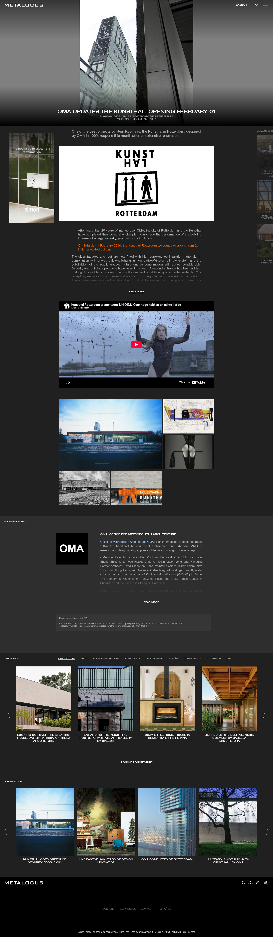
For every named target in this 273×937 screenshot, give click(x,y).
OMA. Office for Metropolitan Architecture (138, 534)
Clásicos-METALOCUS (106, 658)
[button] (9, 714)
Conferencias (154, 658)
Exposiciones (192, 658)
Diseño (173, 658)
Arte (84, 658)
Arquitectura (66, 658)
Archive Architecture (136, 762)
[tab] (66, 658)
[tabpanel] (136, 715)
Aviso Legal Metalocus (130, 932)
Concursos (132, 658)
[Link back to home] (24, 6)
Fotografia (213, 658)
